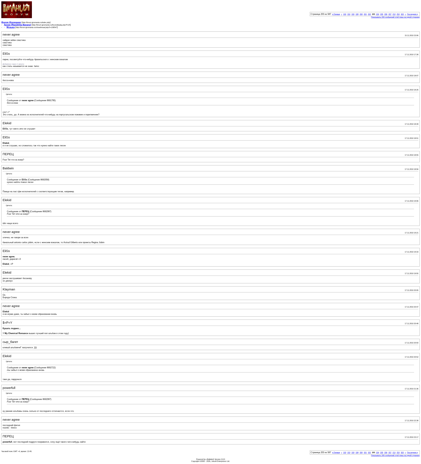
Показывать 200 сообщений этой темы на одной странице (395, 17)
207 (389, 14)
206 (385, 14)
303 (402, 14)
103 (344, 14)
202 (369, 14)
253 (398, 14)
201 (365, 14)
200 (361, 14)
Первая (336, 14)
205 (381, 14)
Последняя (412, 14)
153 (348, 14)
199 (357, 14)
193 (352, 14)
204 (377, 14)
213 (394, 14)
